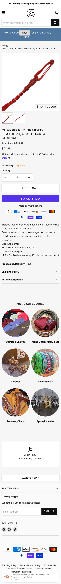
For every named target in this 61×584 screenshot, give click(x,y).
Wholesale (10, 568)
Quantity (6, 170)
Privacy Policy (25, 568)
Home (5, 45)
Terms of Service (44, 568)
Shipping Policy (9, 565)
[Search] (55, 22)
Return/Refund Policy (30, 565)
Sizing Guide (50, 565)
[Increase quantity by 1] (29, 177)
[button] (7, 118)
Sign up (49, 511)
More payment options (30, 206)
